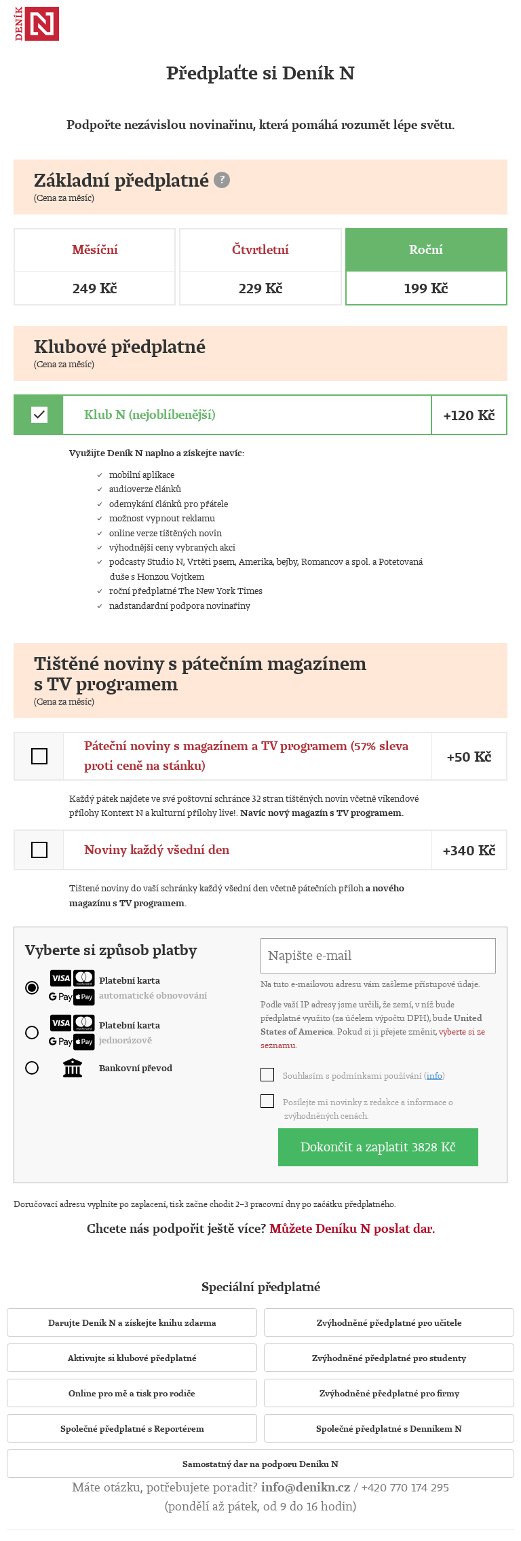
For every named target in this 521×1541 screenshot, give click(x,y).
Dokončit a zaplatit (378, 1146)
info (434, 1075)
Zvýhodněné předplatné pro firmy (389, 1393)
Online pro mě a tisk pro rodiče (132, 1393)
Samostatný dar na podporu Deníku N (260, 1464)
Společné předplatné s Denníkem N (389, 1428)
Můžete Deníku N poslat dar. (352, 1228)
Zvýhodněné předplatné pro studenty (389, 1358)
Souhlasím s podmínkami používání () (364, 1075)
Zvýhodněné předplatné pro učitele (389, 1322)
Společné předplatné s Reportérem (132, 1428)
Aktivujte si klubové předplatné (132, 1358)
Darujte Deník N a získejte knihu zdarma (132, 1322)
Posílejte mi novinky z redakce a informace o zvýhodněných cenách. (368, 1108)
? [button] (222, 179)
